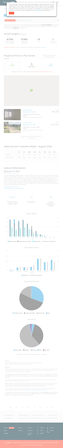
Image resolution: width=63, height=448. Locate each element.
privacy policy (38, 10)
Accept (11, 13)
